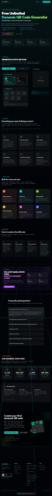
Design (23, 68)
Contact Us (29, 483)
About (28, 485)
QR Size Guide (17, 473)
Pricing (37, 1)
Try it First (23, 432)
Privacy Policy (42, 465)
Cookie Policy (42, 469)
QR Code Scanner (17, 469)
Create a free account (33, 63)
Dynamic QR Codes (17, 467)
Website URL (6, 102)
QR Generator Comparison (31, 475)
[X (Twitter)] (3, 471)
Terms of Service (42, 467)
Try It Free (19, 33)
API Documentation (30, 471)
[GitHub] (2, 471)
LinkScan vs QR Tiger (31, 478)
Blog (27, 473)
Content (9, 68)
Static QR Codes (17, 465)
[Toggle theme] (41, 2)
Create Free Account (8, 286)
